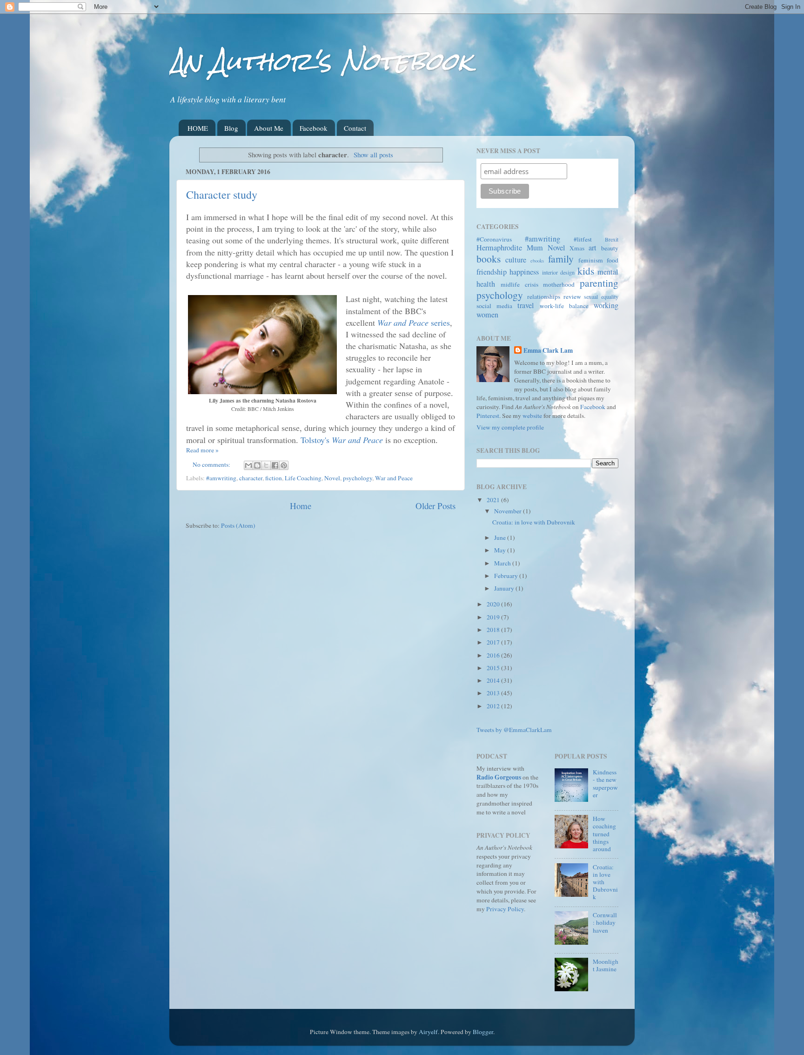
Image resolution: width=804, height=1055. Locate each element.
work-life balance (564, 306)
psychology (357, 478)
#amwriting (221, 478)
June (500, 537)
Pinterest (487, 415)
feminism (590, 260)
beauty (609, 248)
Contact (355, 128)
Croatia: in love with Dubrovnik (533, 522)
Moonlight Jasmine (605, 965)
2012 (494, 706)
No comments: (212, 464)
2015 (494, 668)
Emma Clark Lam (548, 350)
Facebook (314, 128)
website (532, 415)
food (612, 260)
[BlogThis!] (257, 465)
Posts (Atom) (238, 525)
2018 (494, 629)
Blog (231, 128)
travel (525, 305)
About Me (268, 128)
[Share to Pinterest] (283, 465)
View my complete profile (510, 427)
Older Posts (435, 505)
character (250, 478)
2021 (494, 500)
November (508, 511)
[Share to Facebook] (275, 465)
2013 (494, 693)
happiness (524, 272)
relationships (543, 296)
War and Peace (394, 478)
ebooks (537, 260)
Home (300, 505)
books (488, 258)
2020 (494, 604)
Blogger (483, 1032)
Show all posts (373, 154)
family (561, 258)
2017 (494, 642)
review (572, 296)
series (413, 322)
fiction (273, 478)
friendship (491, 272)
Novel (332, 478)
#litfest (583, 239)
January (505, 588)
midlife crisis (519, 284)
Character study (221, 194)
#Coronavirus (494, 239)
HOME (198, 128)
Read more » (202, 450)
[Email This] (248, 465)
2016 (494, 655)
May (500, 550)
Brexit (611, 239)
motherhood (559, 284)
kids (585, 270)
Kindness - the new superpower (605, 783)
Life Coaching (303, 478)
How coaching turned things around (604, 833)
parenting (599, 282)
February (506, 575)
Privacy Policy (505, 909)
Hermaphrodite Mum (509, 247)
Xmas (577, 248)
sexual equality (601, 296)
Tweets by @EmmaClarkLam (514, 730)
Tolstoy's (342, 439)
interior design (558, 272)
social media (494, 306)
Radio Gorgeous (498, 777)
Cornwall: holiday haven (605, 922)
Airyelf (428, 1032)
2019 (494, 617)
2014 (494, 680)
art (592, 247)
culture (515, 260)
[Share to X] (266, 465)
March (503, 563)
